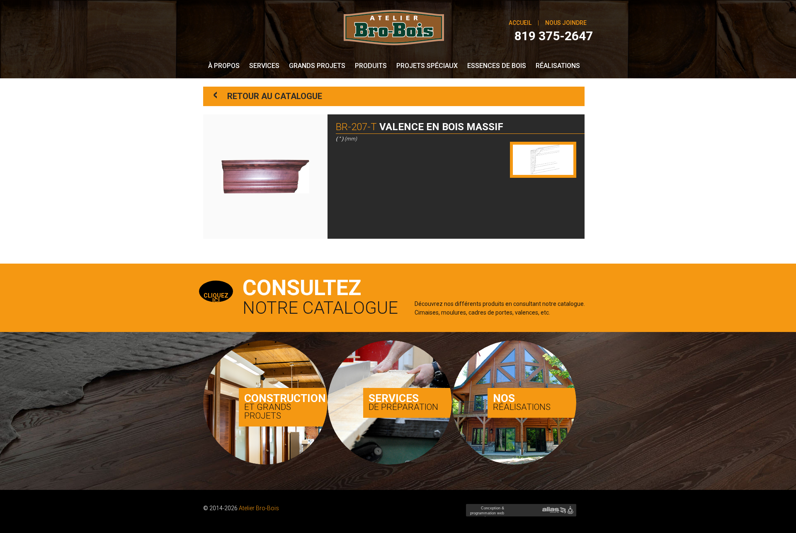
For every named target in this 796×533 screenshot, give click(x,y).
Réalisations (558, 66)
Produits (371, 66)
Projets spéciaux (427, 66)
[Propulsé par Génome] (571, 510)
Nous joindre (566, 22)
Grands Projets (317, 66)
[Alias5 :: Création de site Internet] (554, 510)
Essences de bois (496, 66)
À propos (224, 66)
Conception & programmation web (486, 513)
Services (264, 66)
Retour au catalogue (268, 95)
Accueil (520, 22)
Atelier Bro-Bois (259, 508)
